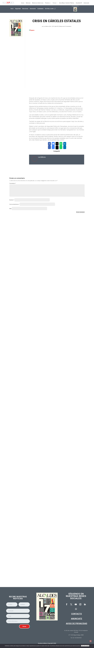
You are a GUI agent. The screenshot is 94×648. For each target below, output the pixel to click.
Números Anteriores (37, 3)
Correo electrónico (14, 204)
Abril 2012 (57, 26)
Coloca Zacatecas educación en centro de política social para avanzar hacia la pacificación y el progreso (39, 454)
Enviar (24, 626)
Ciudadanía (40, 8)
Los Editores (46, 26)
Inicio (22, 3)
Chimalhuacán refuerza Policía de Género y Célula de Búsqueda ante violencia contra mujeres (36, 337)
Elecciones (25, 8)
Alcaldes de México (42, 643)
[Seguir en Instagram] (80, 604)
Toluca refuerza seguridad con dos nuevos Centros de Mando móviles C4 (31, 278)
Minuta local (61, 26)
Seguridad (18, 8)
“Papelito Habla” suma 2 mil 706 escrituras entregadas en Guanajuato (30, 395)
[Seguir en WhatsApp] (76, 609)
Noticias (28, 3)
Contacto (76, 614)
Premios (47, 3)
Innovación (33, 8)
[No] (92, 646)
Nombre (11, 200)
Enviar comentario (80, 212)
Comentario (12, 183)
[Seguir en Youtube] (76, 604)
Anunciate (76, 619)
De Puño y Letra (49, 8)
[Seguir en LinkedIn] (85, 604)
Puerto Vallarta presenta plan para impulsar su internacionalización (29, 572)
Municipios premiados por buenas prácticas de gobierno (26, 513)
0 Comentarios (68, 26)
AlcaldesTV (79, 3)
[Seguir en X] (71, 604)
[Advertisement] (16, 62)
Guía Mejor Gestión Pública (66, 3)
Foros (54, 3)
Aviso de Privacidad (76, 623)
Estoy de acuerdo (85, 645)
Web (10, 208)
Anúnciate (86, 3)
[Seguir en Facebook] (67, 604)
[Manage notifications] (90, 641)
